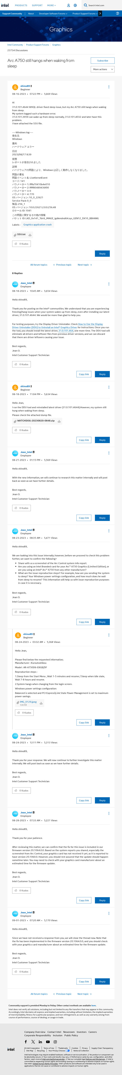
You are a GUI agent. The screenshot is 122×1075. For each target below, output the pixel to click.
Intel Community (15, 44)
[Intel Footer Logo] (11, 1049)
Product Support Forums (37, 44)
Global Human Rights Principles (45, 1063)
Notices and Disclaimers (95, 1059)
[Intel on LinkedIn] (40, 1042)
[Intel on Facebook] (25, 1042)
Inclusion (57, 1035)
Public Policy (71, 1035)
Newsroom (69, 1032)
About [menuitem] (31, 13)
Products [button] (21, 5)
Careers (93, 1032)
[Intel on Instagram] (55, 1042)
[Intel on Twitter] (33, 1042)
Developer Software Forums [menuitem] (52, 13)
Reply (102, 253)
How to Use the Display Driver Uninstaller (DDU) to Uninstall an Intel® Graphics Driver (57, 325)
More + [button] (51, 5)
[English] (75, 5)
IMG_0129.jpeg (28, 701)
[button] (108, 87)
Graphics (56, 44)
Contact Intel (54, 1032)
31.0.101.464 (66, 330)
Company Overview (34, 1032)
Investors (81, 1032)
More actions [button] (100, 69)
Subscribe (102, 60)
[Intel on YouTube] (47, 1042)
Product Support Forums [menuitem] (84, 13)
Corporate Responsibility (37, 1035)
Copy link (84, 374)
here (94, 1005)
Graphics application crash (38, 224)
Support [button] (37, 5)
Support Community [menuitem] (12, 13)
